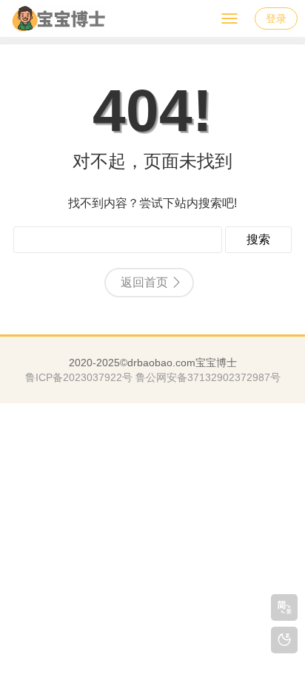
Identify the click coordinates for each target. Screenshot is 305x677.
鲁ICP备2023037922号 (79, 377)
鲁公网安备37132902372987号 (208, 377)
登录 (276, 18)
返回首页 (144, 282)
